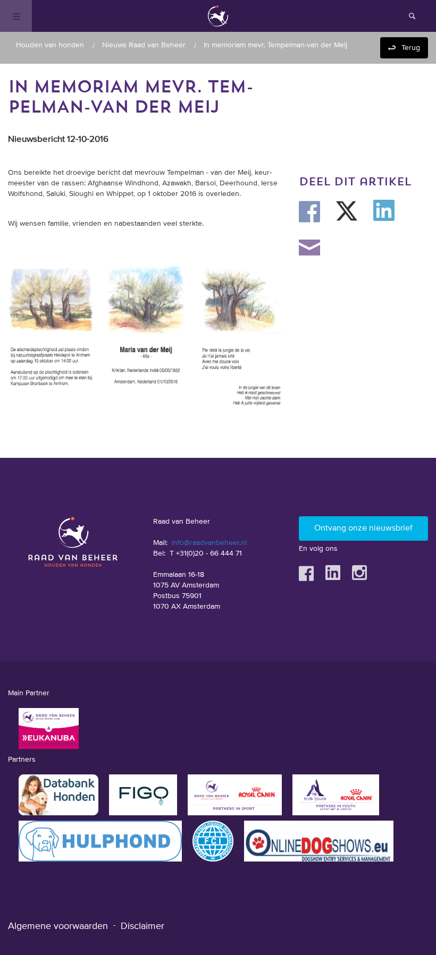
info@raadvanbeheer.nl (209, 543)
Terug (410, 48)
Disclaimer (142, 926)
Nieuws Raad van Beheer (144, 45)
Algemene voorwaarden (58, 926)
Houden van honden (50, 45)
